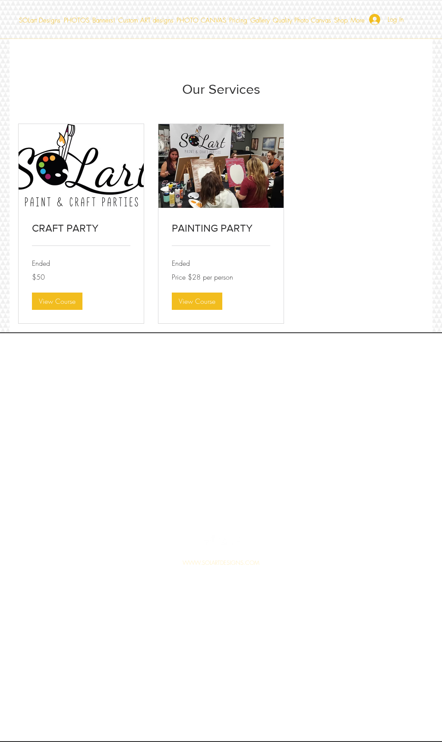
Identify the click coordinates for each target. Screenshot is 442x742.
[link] (81, 228)
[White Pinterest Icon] (222, 540)
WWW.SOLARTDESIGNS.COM (221, 563)
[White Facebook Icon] (209, 540)
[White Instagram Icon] (235, 540)
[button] (57, 301)
